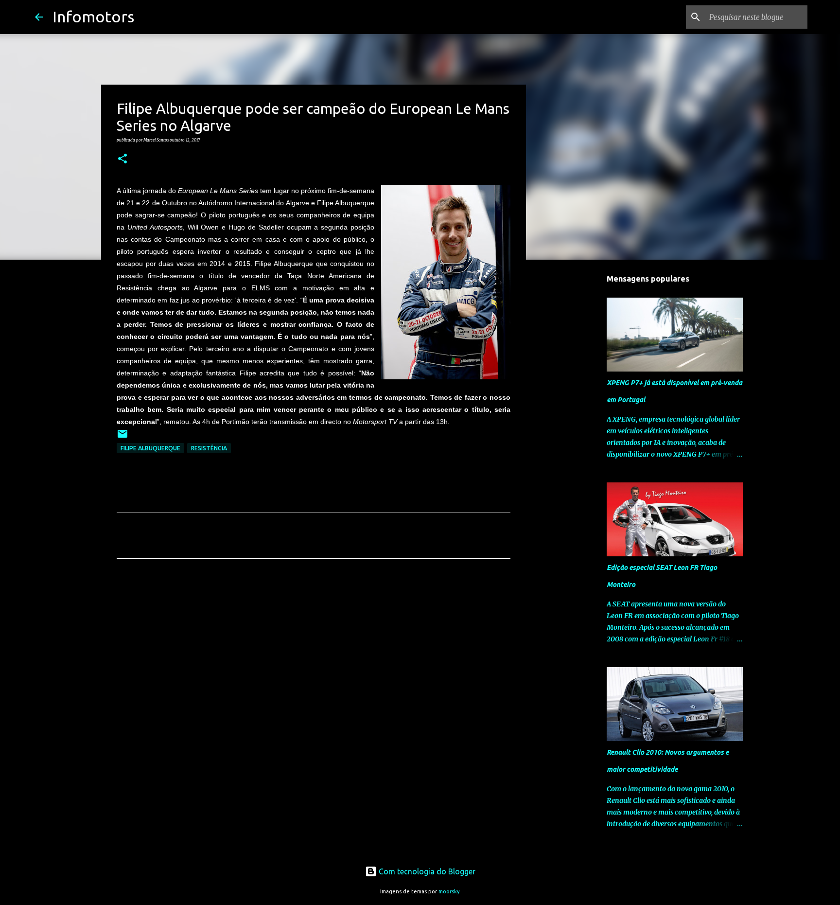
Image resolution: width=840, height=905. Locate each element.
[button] (122, 159)
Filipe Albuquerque (150, 448)
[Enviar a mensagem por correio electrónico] (122, 437)
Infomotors (93, 16)
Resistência (209, 448)
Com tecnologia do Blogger (426, 871)
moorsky (449, 891)
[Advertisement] (313, 657)
